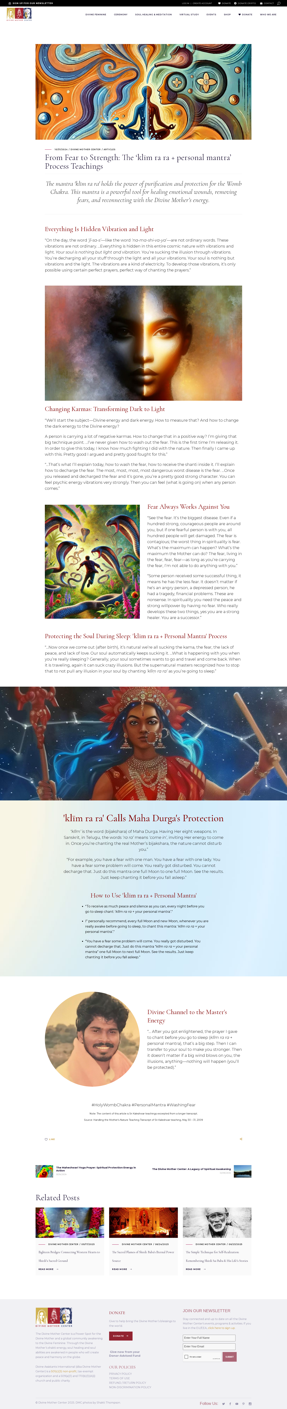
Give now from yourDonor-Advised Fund (124, 1353)
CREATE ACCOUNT (202, 3)
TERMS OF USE (119, 1378)
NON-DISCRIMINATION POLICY (130, 1387)
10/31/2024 (61, 149)
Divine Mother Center (86, 149)
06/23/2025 (235, 1244)
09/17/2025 (88, 1244)
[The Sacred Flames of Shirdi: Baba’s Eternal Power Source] (143, 1222)
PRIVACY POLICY (120, 1373)
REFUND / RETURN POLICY (127, 1382)
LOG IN (185, 3)
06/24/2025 (162, 1244)
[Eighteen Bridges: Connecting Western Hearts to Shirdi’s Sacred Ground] (70, 1222)
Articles (109, 149)
